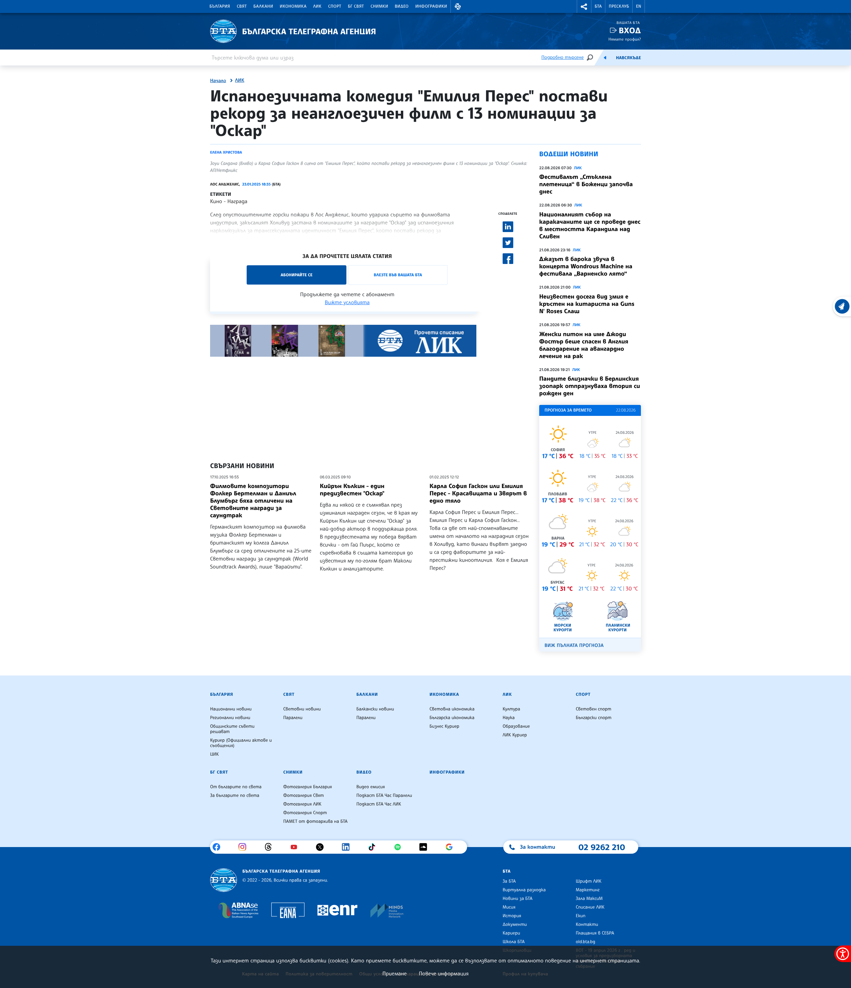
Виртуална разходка (524, 890)
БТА (598, 6)
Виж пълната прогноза (574, 645)
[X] (322, 847)
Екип (580, 916)
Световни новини (302, 709)
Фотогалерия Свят (303, 795)
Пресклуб (619, 6)
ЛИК (317, 6)
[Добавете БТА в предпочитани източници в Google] (451, 847)
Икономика (293, 6)
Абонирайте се (296, 274)
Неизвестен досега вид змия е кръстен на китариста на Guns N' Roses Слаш (586, 304)
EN (638, 6)
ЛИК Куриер (515, 735)
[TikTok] (374, 847)
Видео (402, 6)
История (512, 916)
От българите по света (236, 787)
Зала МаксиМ (589, 898)
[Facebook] (219, 847)
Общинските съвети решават (232, 729)
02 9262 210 (601, 847)
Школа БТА (514, 941)
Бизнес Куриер (444, 726)
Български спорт (593, 717)
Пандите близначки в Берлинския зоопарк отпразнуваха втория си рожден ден (589, 386)
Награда (237, 201)
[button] (458, 6)
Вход (630, 30)
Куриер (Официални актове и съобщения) (241, 743)
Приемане (394, 973)
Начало (218, 80)
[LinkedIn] (348, 847)
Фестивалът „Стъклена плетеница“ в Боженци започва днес (586, 184)
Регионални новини (230, 717)
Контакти (587, 924)
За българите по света (234, 795)
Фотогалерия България (307, 787)
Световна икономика (451, 709)
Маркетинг (587, 890)
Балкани (263, 6)
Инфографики (431, 6)
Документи (515, 924)
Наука (509, 717)
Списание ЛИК (590, 907)
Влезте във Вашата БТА (398, 274)
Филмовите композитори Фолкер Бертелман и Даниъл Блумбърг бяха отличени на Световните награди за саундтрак (253, 500)
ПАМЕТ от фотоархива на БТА (315, 821)
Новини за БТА (518, 898)
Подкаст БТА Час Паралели (384, 795)
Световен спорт (593, 709)
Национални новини (231, 709)
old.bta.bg (585, 941)
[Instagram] (245, 847)
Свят (242, 6)
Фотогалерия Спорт (305, 812)
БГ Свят (356, 6)
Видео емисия (370, 787)
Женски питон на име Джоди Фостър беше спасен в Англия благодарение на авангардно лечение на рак (583, 345)
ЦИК (214, 754)
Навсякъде (628, 58)
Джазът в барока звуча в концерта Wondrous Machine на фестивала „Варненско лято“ (585, 266)
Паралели (293, 717)
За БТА (509, 881)
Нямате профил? (624, 39)
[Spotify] (400, 847)
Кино (216, 201)
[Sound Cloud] (425, 847)
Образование (516, 726)
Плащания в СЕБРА (595, 933)
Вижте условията (347, 302)
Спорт (334, 6)
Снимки (379, 6)
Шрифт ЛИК (588, 881)
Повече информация (444, 973)
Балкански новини (375, 709)
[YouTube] (296, 847)
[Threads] (271, 847)
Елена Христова (226, 152)
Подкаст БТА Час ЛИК (378, 804)
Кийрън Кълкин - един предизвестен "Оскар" (352, 489)
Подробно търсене (563, 57)
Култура (511, 709)
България (219, 6)
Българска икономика (451, 717)
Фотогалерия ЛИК (302, 804)
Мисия (509, 907)
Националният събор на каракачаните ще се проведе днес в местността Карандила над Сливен (589, 225)
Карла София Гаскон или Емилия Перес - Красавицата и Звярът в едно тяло (478, 493)
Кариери (511, 933)
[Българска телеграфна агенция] (223, 880)
